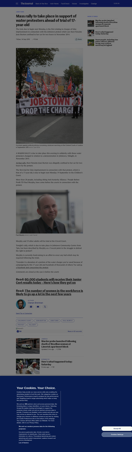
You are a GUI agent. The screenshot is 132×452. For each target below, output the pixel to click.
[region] (66, 414)
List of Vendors (24, 442)
